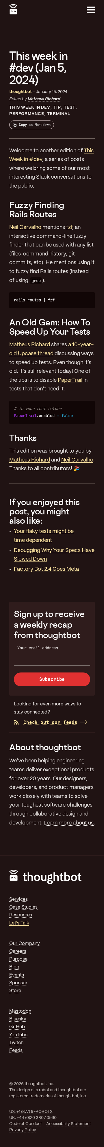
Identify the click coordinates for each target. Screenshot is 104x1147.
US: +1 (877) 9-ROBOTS (31, 1112)
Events (16, 975)
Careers (17, 951)
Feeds (16, 1050)
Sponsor (18, 983)
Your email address (37, 648)
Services (18, 899)
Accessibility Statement (68, 1124)
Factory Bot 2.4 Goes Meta (46, 569)
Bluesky (17, 1019)
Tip (57, 107)
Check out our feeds (50, 722)
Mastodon (20, 1011)
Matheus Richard (44, 99)
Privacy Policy (22, 1130)
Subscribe (52, 679)
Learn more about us (69, 823)
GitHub (17, 1027)
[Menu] (91, 10)
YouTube (18, 1035)
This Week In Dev (29, 107)
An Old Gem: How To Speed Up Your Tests (49, 327)
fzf (69, 227)
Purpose (18, 959)
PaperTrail (70, 380)
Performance (26, 114)
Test (69, 107)
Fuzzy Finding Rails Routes (36, 209)
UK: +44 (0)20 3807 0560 (33, 1118)
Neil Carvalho (25, 227)
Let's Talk (19, 923)
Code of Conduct (25, 1124)
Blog (14, 967)
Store (15, 991)
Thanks (23, 438)
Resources (20, 915)
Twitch (16, 1043)
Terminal (58, 114)
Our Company (24, 944)
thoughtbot (20, 92)
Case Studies (23, 907)
